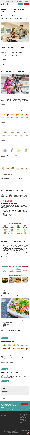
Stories (3, 392)
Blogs (10, 7)
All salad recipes (4, 338)
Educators (2, 420)
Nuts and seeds (3, 351)
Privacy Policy (14, 432)
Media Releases (4, 391)
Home (2, 7)
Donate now (24, 404)
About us (2, 422)
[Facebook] (1, 398)
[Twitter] (5, 398)
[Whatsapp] (3, 398)
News (10, 1)
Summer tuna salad (6, 333)
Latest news (12, 418)
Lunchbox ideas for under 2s (7, 201)
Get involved (3, 421)
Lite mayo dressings (6, 334)
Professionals (3, 419)
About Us (5, 7)
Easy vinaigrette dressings (7, 335)
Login (25, 1)
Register (27, 1)
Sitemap (17, 432)
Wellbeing (2, 417)
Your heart (2, 418)
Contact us (7, 1)
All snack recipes (5, 369)
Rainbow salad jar (5, 331)
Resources (13, 1)
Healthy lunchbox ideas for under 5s (8, 200)
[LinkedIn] (6, 398)
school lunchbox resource (11, 178)
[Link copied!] (8, 398)
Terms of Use (9, 432)
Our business (13, 417)
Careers (12, 415)
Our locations (13, 416)
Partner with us (13, 420)
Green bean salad (5, 332)
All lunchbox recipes (5, 381)
